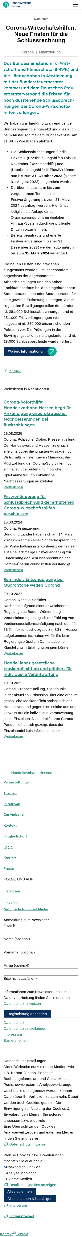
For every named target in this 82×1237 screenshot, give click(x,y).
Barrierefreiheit (15, 1040)
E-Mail (9, 926)
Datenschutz (14, 1023)
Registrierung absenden (27, 1014)
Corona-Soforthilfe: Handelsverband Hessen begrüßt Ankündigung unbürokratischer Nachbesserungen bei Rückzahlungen (37, 413)
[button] (76, 5)
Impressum (13, 1034)
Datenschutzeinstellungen (25, 1028)
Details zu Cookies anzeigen (32, 1185)
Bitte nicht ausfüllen (20, 978)
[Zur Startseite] (17, 5)
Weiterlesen (13, 487)
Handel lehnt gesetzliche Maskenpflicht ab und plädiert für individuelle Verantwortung (38, 668)
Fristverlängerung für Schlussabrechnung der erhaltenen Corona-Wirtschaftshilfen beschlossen (39, 505)
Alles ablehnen (19, 1191)
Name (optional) (17, 939)
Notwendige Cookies (23, 1167)
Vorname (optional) (19, 952)
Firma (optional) (16, 965)
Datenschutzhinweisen (22, 1004)
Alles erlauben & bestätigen (29, 1199)
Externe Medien (19, 1179)
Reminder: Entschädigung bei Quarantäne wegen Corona (34, 582)
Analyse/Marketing (21, 1173)
